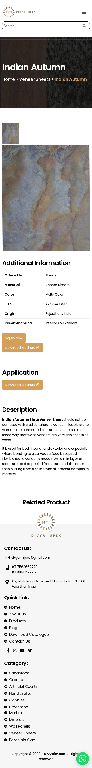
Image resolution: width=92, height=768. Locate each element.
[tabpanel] (46, 197)
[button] (84, 12)
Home (8, 79)
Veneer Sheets (34, 79)
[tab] (10, 133)
